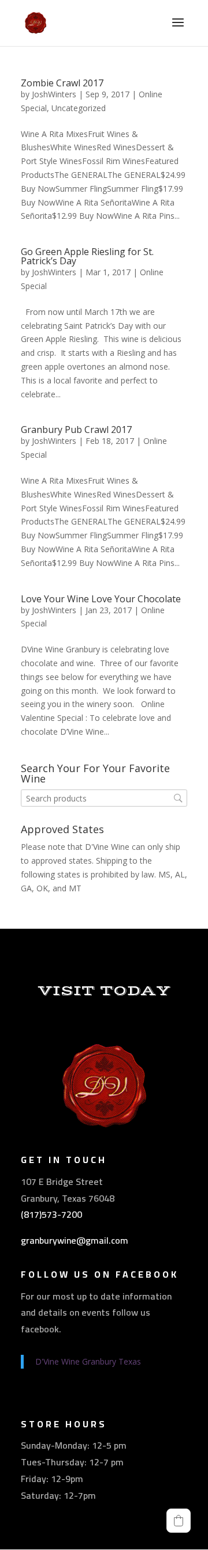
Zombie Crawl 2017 (62, 83)
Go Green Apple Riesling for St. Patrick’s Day (87, 256)
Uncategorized (78, 107)
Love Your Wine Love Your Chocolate (101, 598)
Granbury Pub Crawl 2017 (76, 429)
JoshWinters (54, 94)
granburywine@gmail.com (74, 1240)
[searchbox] (104, 798)
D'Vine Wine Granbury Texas (88, 1361)
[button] (178, 1521)
